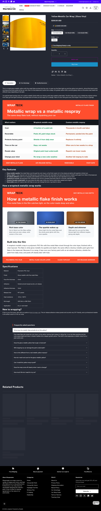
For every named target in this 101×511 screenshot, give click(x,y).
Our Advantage (55, 490)
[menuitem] (38, 480)
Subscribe (86, 491)
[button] (83, 7)
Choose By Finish (32, 483)
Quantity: (54, 50)
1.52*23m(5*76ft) (83, 32)
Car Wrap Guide (56, 492)
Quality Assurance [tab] (42, 83)
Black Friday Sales (49, 1)
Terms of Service (56, 495)
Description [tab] (10, 83)
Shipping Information (57, 485)
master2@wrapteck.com (85, 1)
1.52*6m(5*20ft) (57, 32)
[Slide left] (4, 48)
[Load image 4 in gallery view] (6, 39)
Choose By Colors (32, 485)
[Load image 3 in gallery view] (6, 32)
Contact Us (95, 1)
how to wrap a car (35, 312)
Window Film (31, 490)
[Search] (83, 8)
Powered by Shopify (18, 509)
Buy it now (75, 64)
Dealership (30, 495)
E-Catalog (30, 492)
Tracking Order (55, 497)
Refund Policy (55, 487)
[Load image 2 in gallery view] (6, 25)
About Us (54, 480)
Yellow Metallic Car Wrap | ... (65, 75)
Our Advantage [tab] (25, 83)
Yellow (54, 40)
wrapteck (9, 509)
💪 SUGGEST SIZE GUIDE (60, 25)
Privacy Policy (55, 483)
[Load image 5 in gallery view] (6, 46)
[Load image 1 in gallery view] (6, 18)
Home (53, 75)
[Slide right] (7, 48)
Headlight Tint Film (32, 487)
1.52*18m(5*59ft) (70, 32)
